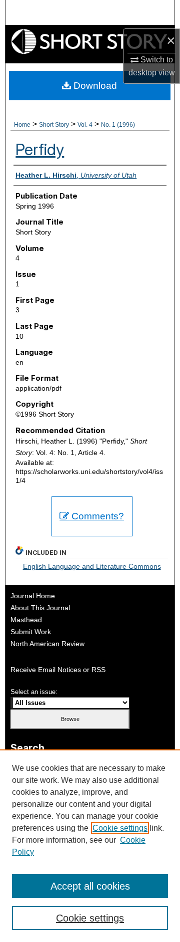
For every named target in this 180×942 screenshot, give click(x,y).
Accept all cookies (90, 886)
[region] (90, 845)
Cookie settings (120, 828)
